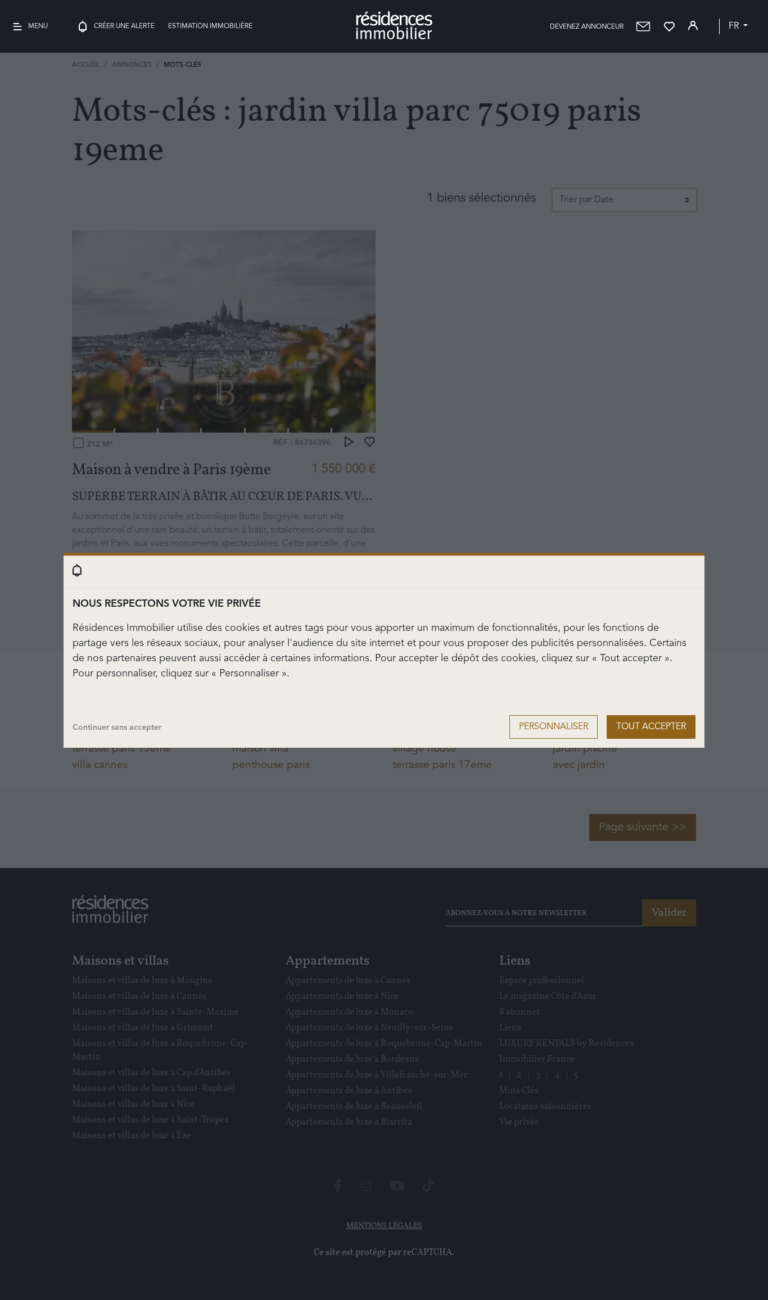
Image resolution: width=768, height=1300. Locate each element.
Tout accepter (651, 726)
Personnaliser (553, 726)
